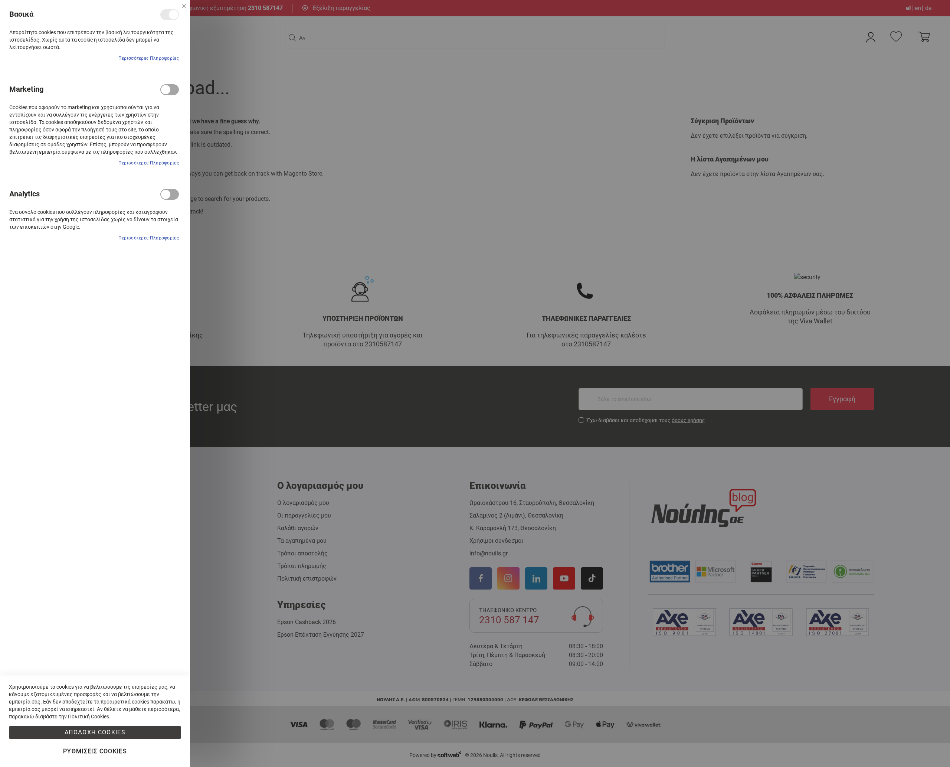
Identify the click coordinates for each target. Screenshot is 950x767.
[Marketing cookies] (169, 89)
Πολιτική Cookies (88, 716)
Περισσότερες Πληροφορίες (148, 58)
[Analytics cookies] (169, 194)
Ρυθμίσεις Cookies (95, 751)
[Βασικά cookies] (169, 14)
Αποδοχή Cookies (95, 732)
